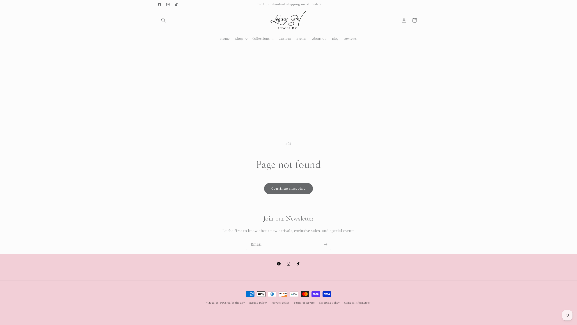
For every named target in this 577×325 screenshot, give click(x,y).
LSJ (217, 302)
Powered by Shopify (232, 302)
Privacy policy (280, 302)
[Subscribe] (326, 244)
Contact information (357, 302)
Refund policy (258, 302)
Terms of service (304, 302)
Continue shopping (288, 188)
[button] (163, 20)
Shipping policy (329, 302)
